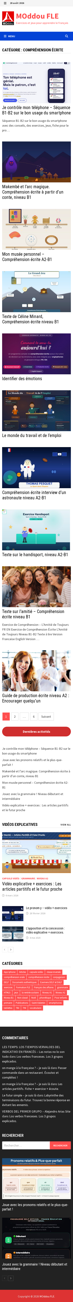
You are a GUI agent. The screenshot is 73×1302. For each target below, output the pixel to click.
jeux (16, 992)
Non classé (22, 997)
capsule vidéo (10, 878)
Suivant (46, 716)
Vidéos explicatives (20, 824)
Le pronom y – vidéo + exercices (46, 908)
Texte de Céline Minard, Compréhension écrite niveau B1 (30, 319)
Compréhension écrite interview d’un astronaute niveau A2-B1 (34, 495)
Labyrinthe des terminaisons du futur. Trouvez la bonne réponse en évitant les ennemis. (36, 1100)
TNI (24, 1007)
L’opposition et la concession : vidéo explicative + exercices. (45, 930)
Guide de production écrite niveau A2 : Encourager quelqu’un (35, 698)
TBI (17, 1007)
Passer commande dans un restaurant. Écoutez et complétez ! (34, 1072)
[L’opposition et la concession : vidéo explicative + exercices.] (12, 929)
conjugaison (59, 977)
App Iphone (9, 972)
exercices (8, 987)
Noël (33, 997)
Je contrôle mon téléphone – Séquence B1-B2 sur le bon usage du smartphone (36, 110)
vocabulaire (35, 1007)
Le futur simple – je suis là (19, 1095)
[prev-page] (4, 949)
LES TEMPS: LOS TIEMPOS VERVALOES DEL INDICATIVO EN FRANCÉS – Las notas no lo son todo (33, 1052)
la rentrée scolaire (30, 992)
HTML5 (7, 992)
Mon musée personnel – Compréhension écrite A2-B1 (27, 257)
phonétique (45, 997)
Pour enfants (61, 997)
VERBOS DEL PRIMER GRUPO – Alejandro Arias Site (36, 1111)
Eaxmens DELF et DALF (51, 982)
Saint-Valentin (38, 1002)
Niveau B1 (9, 997)
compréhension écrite (38, 977)
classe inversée (54, 972)
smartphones (55, 1002)
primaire (8, 1002)
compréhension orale (14, 977)
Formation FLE (23, 987)
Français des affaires (44, 987)
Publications (22, 1002)
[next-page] (10, 949)
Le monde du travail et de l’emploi (31, 435)
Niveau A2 (42, 878)
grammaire (28, 878)
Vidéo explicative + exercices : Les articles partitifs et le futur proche (32, 886)
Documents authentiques (24, 982)
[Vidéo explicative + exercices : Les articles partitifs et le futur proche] (36, 852)
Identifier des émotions (22, 378)
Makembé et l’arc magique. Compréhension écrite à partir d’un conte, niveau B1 (32, 192)
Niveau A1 (47, 992)
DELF (6, 982)
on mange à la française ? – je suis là (26, 1068)
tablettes (8, 1007)
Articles (22, 972)
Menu (11, 36)
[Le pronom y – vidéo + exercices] (12, 908)
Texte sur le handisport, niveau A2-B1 (35, 554)
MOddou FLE (37, 16)
